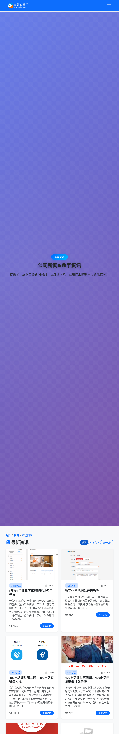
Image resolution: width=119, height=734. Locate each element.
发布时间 (107, 542)
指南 (16, 535)
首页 (8, 535)
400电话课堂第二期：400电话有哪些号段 (31, 679)
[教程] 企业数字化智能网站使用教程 (31, 592)
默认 (84, 542)
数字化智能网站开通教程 (82, 591)
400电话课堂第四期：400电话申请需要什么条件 (87, 679)
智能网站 (27, 535)
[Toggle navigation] (109, 6)
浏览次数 (94, 542)
